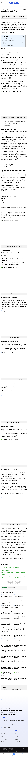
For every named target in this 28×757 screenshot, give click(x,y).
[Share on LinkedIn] (20, 582)
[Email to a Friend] (15, 582)
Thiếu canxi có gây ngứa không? (10, 567)
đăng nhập (10, 689)
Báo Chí (3, 741)
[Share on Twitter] (13, 582)
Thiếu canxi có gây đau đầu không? (11, 578)
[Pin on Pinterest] (17, 582)
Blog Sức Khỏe (4, 736)
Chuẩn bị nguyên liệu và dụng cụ (11, 43)
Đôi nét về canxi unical (7, 38)
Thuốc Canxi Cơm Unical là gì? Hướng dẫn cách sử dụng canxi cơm (14, 123)
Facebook (17, 741)
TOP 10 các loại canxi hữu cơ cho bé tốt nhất (13, 576)
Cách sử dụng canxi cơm (8, 40)
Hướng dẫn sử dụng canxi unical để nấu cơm (13, 42)
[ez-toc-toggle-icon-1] (22, 36)
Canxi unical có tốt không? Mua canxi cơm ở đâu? (13, 165)
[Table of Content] (23, 36)
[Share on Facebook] (10, 582)
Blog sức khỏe (4, 8)
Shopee (17, 733)
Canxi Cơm (3, 733)
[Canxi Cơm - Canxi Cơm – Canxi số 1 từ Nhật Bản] (14, 3)
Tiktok (16, 736)
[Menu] (2, 2)
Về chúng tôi (4, 739)
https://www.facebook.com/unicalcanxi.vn (12, 558)
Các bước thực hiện (8, 45)
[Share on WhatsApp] (8, 582)
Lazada (16, 739)
